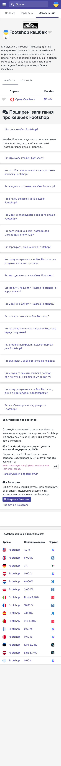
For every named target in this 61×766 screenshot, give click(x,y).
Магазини (47, 13)
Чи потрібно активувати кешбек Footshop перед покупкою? (30, 330)
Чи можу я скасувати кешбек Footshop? (29, 303)
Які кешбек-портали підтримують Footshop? (25, 407)
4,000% (28, 612)
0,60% (27, 660)
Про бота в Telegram (15, 504)
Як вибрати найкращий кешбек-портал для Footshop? (29, 346)
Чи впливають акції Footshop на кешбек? (30, 360)
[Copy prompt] (55, 466)
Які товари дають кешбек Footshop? (27, 316)
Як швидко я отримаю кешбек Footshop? (30, 186)
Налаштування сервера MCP (20, 473)
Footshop (14, 549)
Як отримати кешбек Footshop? (24, 157)
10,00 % (28, 605)
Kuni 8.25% (30, 644)
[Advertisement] (30, 519)
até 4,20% (30, 620)
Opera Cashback (25, 99)
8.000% (28, 557)
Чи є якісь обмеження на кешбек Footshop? (25, 200)
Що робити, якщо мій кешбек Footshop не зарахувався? (30, 289)
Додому (10, 13)
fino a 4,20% (31, 597)
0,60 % (28, 573)
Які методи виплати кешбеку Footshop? (29, 275)
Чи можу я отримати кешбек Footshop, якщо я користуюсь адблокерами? (29, 391)
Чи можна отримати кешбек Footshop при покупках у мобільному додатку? (28, 374)
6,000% (28, 581)
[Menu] (4, 4)
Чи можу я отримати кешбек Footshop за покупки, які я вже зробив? (30, 261)
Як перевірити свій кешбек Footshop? (28, 247)
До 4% (48, 98)
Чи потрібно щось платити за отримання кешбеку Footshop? (30, 172)
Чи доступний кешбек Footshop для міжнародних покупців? (27, 232)
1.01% (27, 549)
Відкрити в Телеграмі (18, 499)
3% (26, 565)
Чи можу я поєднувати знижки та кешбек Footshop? (30, 216)
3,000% (28, 589)
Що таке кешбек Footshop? (21, 129)
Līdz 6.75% (30, 652)
